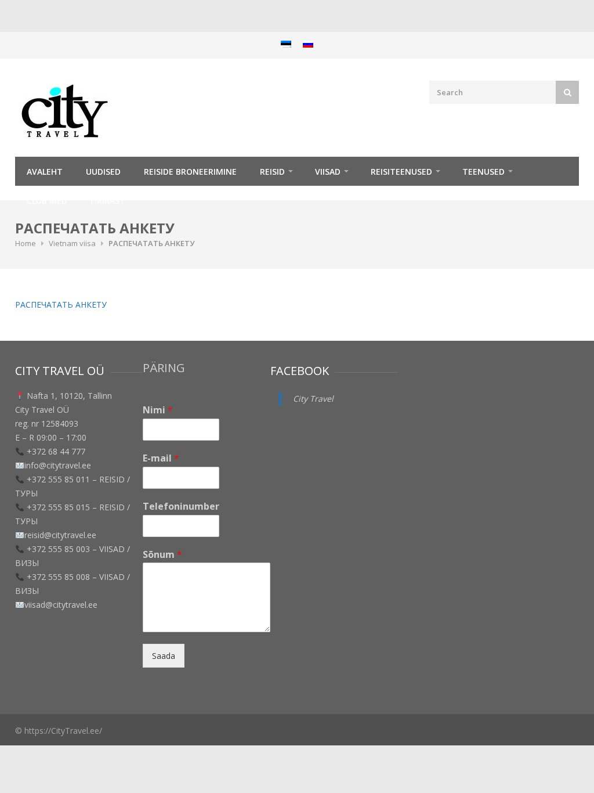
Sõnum (162, 555)
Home (25, 243)
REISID (272, 171)
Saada (163, 655)
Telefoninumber (181, 506)
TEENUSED (483, 171)
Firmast (107, 200)
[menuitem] (286, 44)
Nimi (158, 410)
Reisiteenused (401, 171)
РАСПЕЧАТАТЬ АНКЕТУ (61, 304)
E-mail (161, 458)
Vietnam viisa (72, 243)
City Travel (313, 398)
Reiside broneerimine (190, 171)
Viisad (328, 171)
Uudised (103, 171)
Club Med (47, 200)
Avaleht (45, 171)
